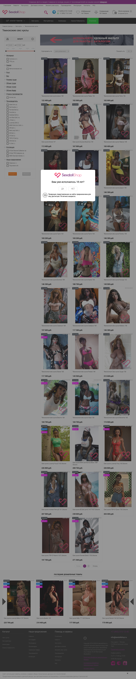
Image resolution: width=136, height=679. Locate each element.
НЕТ (73, 189)
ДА (62, 189)
